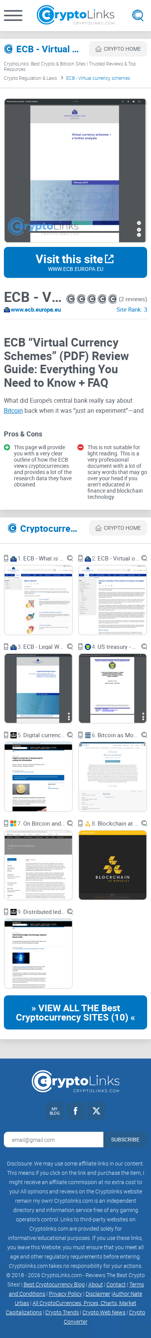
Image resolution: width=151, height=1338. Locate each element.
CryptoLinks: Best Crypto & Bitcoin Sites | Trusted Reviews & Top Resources (70, 66)
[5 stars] (112, 299)
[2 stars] (82, 299)
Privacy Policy (65, 1293)
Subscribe (125, 1139)
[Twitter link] (96, 1111)
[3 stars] (92, 299)
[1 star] (71, 299)
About (95, 1284)
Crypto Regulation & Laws (30, 78)
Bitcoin (13, 410)
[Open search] (138, 15)
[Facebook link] (75, 1111)
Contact (116, 1284)
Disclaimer (98, 1293)
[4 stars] (103, 299)
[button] (13, 15)
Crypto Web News (103, 1312)
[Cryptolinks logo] (75, 15)
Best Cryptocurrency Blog (54, 1284)
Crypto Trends (62, 1312)
